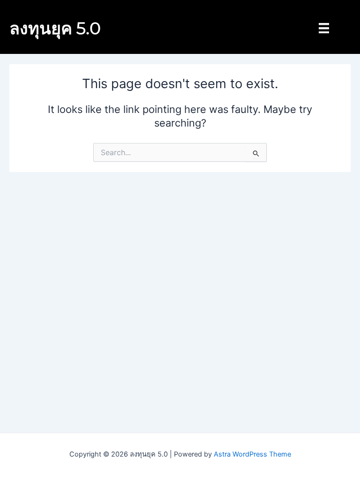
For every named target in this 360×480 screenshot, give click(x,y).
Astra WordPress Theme (252, 454)
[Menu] (324, 28)
